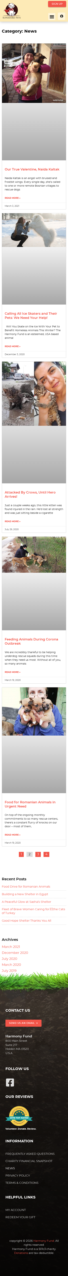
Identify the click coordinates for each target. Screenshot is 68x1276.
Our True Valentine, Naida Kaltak (32, 169)
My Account (15, 1210)
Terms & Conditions (21, 1182)
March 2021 (11, 947)
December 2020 (15, 953)
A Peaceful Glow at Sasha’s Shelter (26, 901)
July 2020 (9, 959)
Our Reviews (19, 1097)
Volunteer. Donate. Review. (20, 1129)
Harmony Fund (43, 1241)
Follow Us (17, 1069)
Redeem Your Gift (20, 1217)
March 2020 (11, 965)
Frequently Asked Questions (30, 1153)
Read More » (12, 198)
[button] (51, 16)
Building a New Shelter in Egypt (25, 894)
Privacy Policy (17, 1175)
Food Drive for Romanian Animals (26, 886)
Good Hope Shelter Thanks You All (26, 920)
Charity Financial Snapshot (28, 1161)
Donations (21, 1253)
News (10, 1168)
